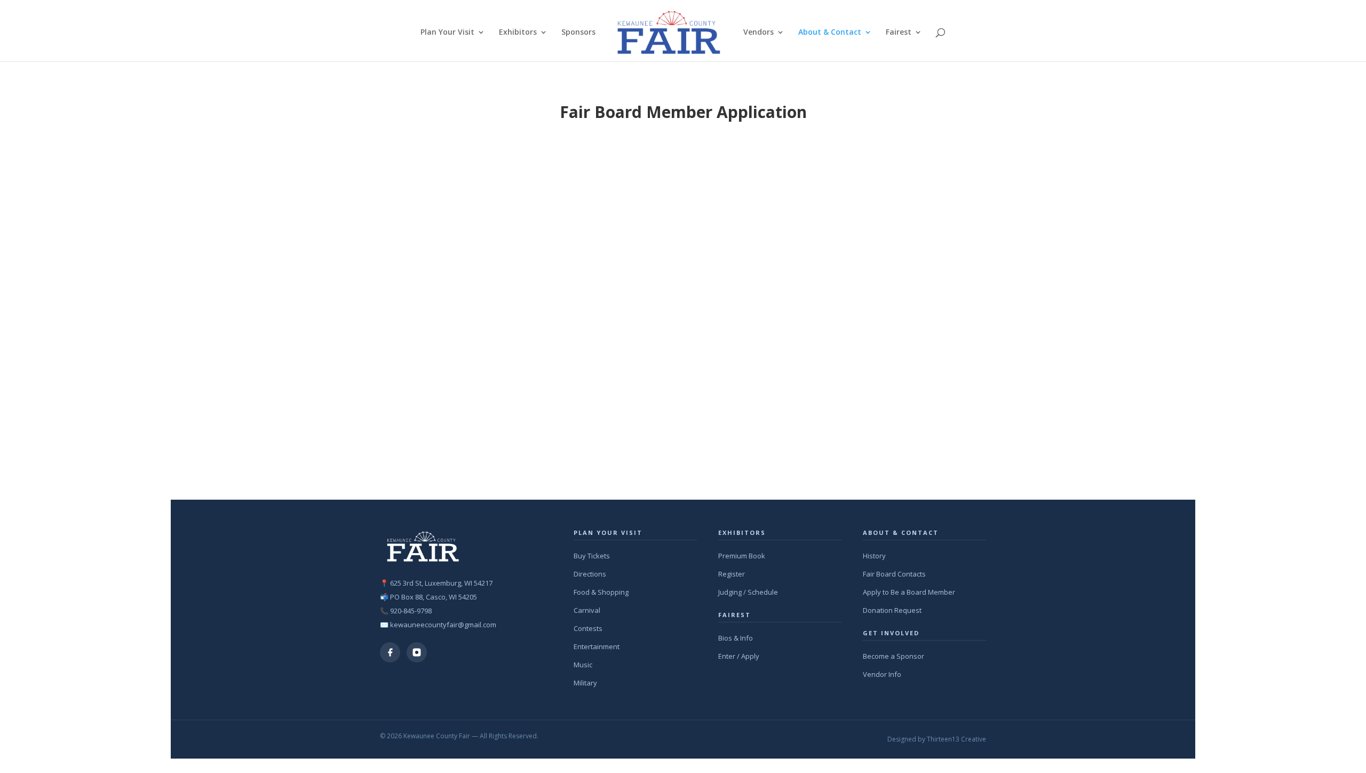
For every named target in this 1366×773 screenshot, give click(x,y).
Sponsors (578, 32)
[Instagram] (417, 652)
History (874, 556)
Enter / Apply (738, 656)
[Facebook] (390, 652)
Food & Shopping (601, 592)
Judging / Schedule (748, 592)
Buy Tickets (592, 556)
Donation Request (892, 610)
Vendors (758, 32)
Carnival (587, 610)
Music (583, 664)
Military (585, 683)
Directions (590, 574)
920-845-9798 (411, 611)
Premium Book (741, 556)
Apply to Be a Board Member (909, 592)
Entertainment (597, 646)
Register (731, 574)
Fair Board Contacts (894, 574)
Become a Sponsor (893, 656)
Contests (588, 628)
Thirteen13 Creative (956, 739)
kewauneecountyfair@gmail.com (443, 624)
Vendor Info (882, 674)
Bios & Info (735, 638)
